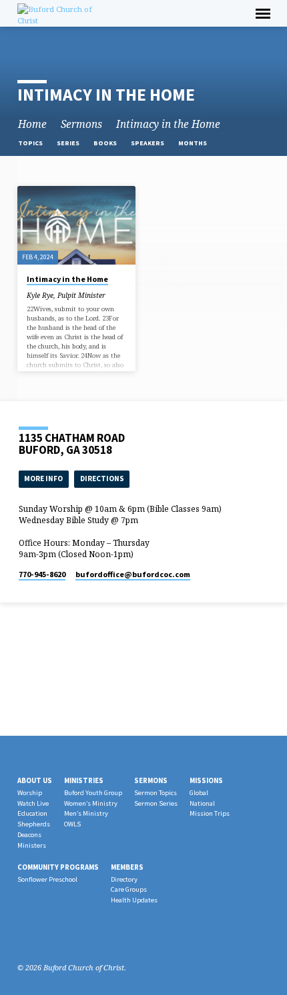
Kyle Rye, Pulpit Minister (66, 295)
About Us (34, 780)
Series (69, 143)
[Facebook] (23, 935)
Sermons (81, 124)
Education (32, 813)
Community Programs (58, 867)
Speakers (148, 143)
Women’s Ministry (90, 803)
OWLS (72, 824)
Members (127, 867)
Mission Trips (210, 813)
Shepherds (33, 824)
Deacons (29, 834)
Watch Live (33, 803)
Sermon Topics (155, 792)
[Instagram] (39, 935)
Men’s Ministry (86, 813)
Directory (124, 879)
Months (193, 143)
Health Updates (134, 900)
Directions (102, 478)
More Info (43, 478)
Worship (29, 792)
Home (32, 124)
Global (199, 792)
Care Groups (129, 889)
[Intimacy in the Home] (76, 225)
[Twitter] (55, 935)
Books (105, 143)
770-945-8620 (42, 574)
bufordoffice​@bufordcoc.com (132, 574)
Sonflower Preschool (47, 879)
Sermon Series (156, 803)
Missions (206, 780)
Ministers (31, 845)
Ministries (83, 780)
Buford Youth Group (93, 792)
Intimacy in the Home (168, 124)
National (202, 803)
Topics (31, 143)
